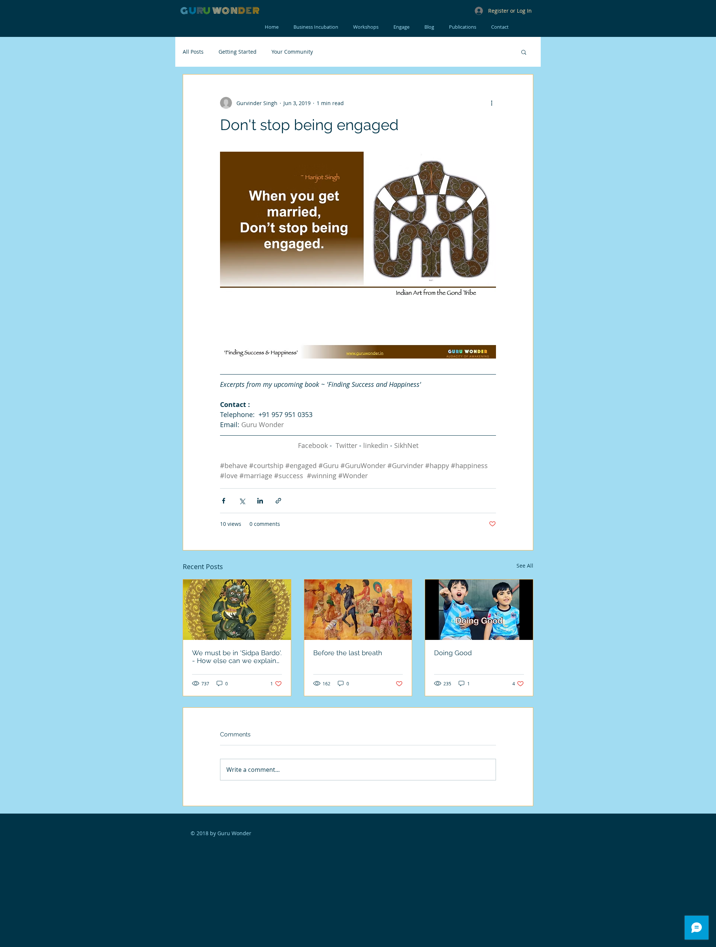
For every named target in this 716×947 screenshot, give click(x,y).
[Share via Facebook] (223, 500)
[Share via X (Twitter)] (241, 500)
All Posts (193, 51)
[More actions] (491, 102)
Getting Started (238, 51)
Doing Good (453, 653)
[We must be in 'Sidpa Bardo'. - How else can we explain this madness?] (237, 610)
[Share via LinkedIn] (260, 500)
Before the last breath (347, 653)
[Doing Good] (479, 610)
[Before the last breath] (358, 610)
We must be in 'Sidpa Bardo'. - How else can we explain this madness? (237, 657)
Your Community (292, 51)
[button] (523, 52)
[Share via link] (278, 500)
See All (524, 565)
